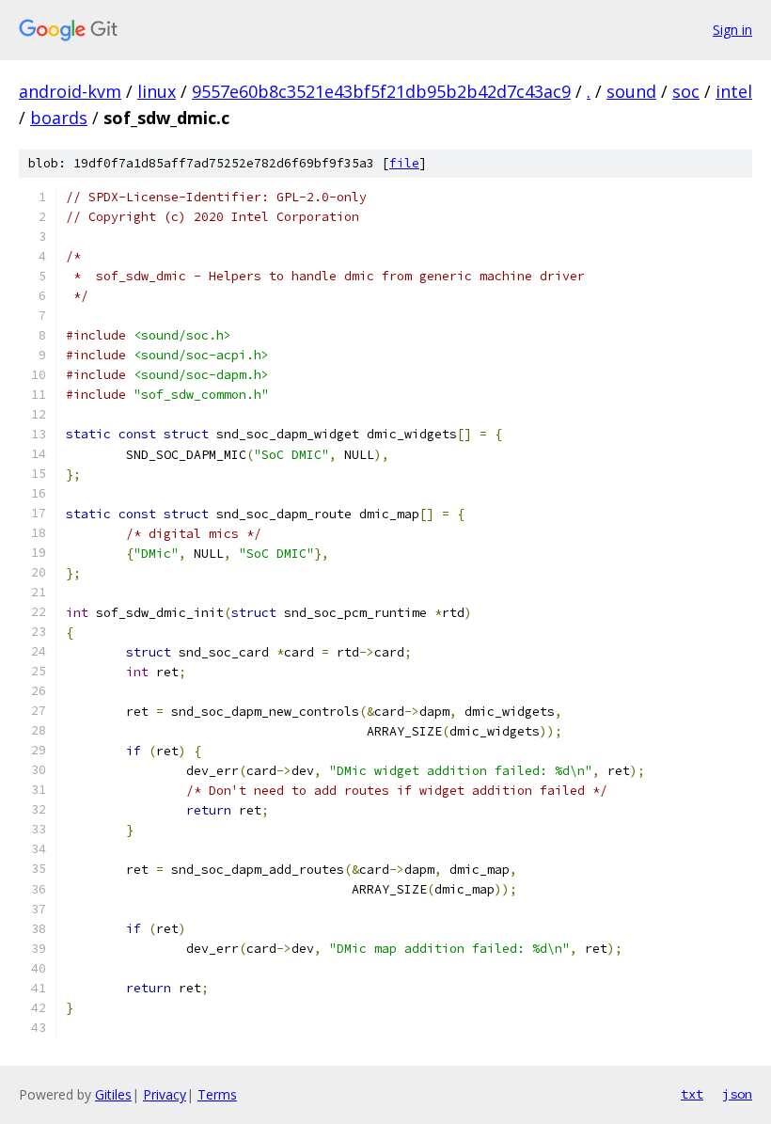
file (404, 163)
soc (686, 91)
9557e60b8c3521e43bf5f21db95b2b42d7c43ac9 (381, 91)
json (737, 1093)
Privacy (164, 1094)
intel (734, 91)
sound (631, 91)
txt (692, 1093)
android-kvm (70, 91)
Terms (217, 1094)
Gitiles (113, 1094)
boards (58, 117)
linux (156, 91)
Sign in (732, 30)
